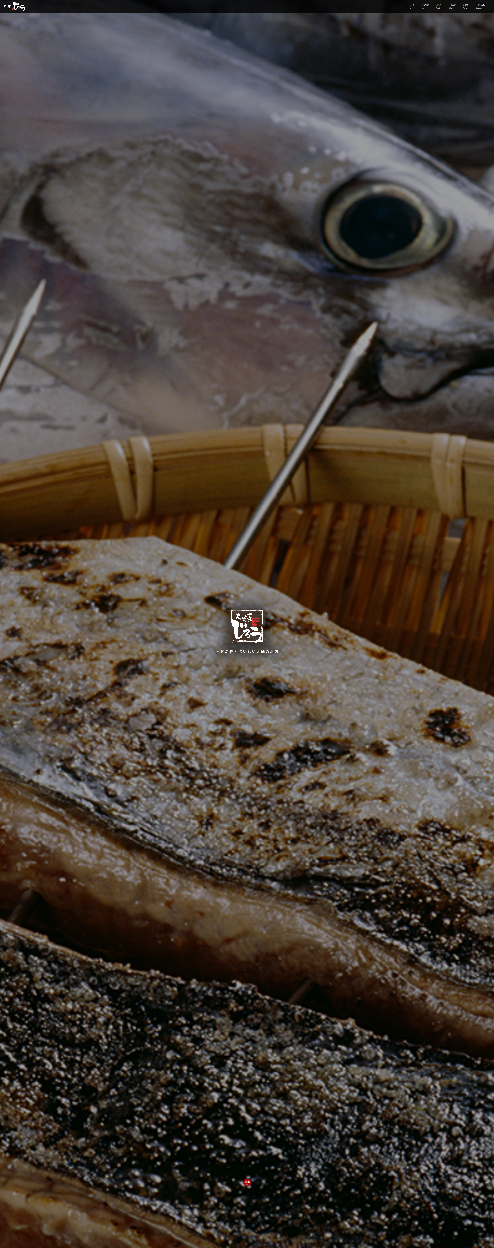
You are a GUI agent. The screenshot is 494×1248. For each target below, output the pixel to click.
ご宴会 (466, 6)
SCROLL (247, 1182)
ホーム (411, 6)
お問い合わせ (481, 6)
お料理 (439, 6)
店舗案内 (425, 6)
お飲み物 (452, 6)
